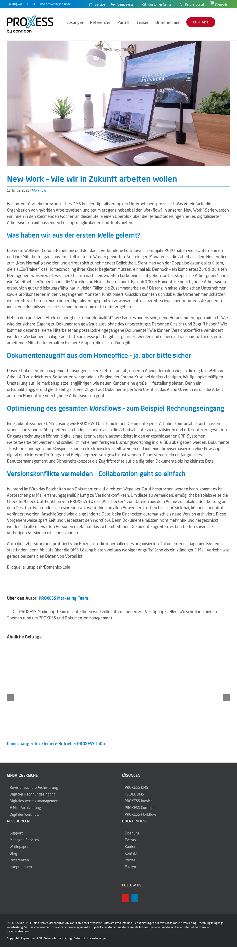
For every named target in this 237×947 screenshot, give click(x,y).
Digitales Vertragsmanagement (35, 800)
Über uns (132, 833)
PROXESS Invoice (139, 800)
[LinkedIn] (134, 898)
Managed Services (24, 839)
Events (130, 839)
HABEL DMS (134, 794)
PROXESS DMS (136, 787)
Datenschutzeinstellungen (90, 938)
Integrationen (21, 866)
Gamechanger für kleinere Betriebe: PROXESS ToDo (118, 693)
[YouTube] (125, 898)
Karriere (131, 846)
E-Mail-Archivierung (25, 807)
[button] (222, 22)
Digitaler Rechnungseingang (33, 794)
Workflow (39, 190)
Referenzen (19, 860)
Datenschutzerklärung (58, 938)
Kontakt (131, 853)
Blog (13, 853)
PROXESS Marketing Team (63, 598)
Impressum (28, 938)
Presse (130, 860)
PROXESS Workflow (140, 814)
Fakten (130, 866)
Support (16, 833)
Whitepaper (19, 846)
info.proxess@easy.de (55, 4)
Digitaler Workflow (25, 814)
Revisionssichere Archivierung (34, 787)
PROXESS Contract (140, 807)
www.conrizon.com (18, 931)
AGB (39, 938)
